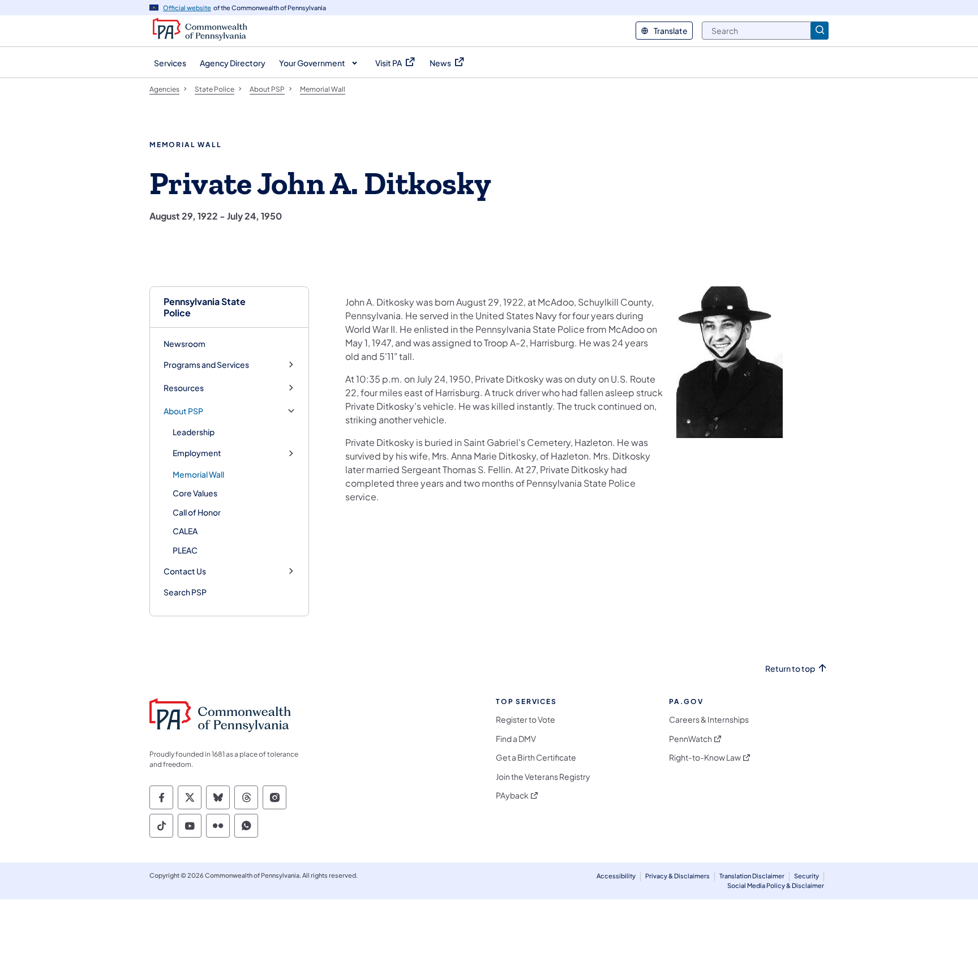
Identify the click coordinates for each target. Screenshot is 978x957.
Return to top (790, 668)
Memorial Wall (198, 474)
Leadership (194, 432)
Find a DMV (516, 739)
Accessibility (616, 875)
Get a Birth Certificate (536, 757)
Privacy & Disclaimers (677, 875)
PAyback (512, 795)
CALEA (185, 531)
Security (806, 875)
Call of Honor (197, 512)
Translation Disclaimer (751, 875)
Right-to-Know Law (705, 757)
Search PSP (185, 592)
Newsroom (184, 343)
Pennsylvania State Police (205, 306)
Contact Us (185, 571)
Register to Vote (525, 719)
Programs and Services (206, 365)
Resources (184, 388)
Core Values (195, 493)
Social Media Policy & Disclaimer (775, 885)
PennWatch (690, 739)
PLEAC (185, 550)
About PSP (183, 411)
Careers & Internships (709, 719)
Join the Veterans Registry (543, 777)
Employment (197, 453)
